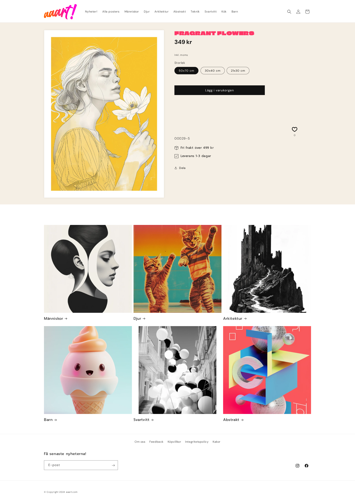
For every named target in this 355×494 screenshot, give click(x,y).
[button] (289, 11)
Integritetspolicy (197, 442)
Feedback (156, 442)
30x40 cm (212, 70)
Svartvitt (141, 419)
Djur (137, 318)
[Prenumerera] (113, 465)
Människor (53, 318)
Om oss (140, 442)
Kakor (216, 442)
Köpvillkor (174, 442)
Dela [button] (182, 168)
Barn (48, 419)
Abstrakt (231, 419)
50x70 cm (186, 70)
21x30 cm (238, 70)
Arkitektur (232, 318)
